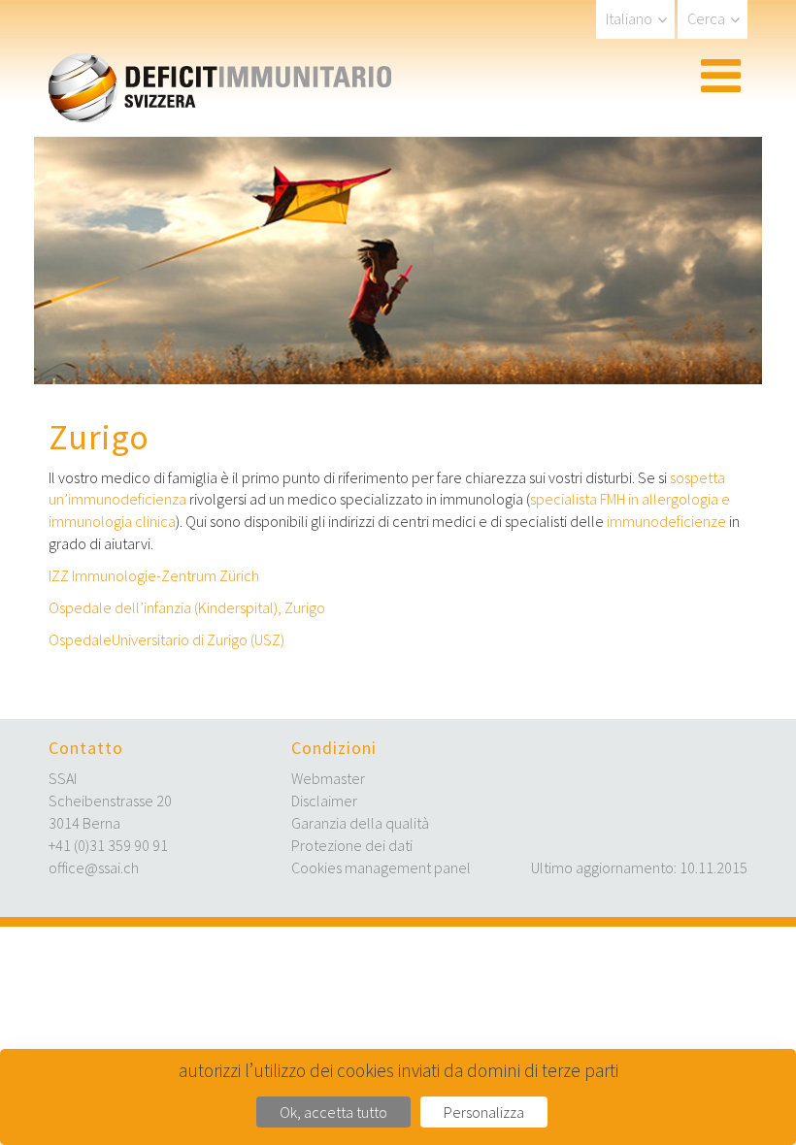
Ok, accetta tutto (333, 1112)
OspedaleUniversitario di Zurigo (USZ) (166, 639)
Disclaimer (324, 800)
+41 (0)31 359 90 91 (108, 845)
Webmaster (328, 778)
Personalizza (484, 1112)
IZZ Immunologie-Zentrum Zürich (154, 575)
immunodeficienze (666, 521)
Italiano (629, 18)
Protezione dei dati (352, 845)
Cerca (706, 18)
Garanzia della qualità (360, 823)
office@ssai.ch (94, 867)
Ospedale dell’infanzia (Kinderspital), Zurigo (187, 607)
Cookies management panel (381, 867)
